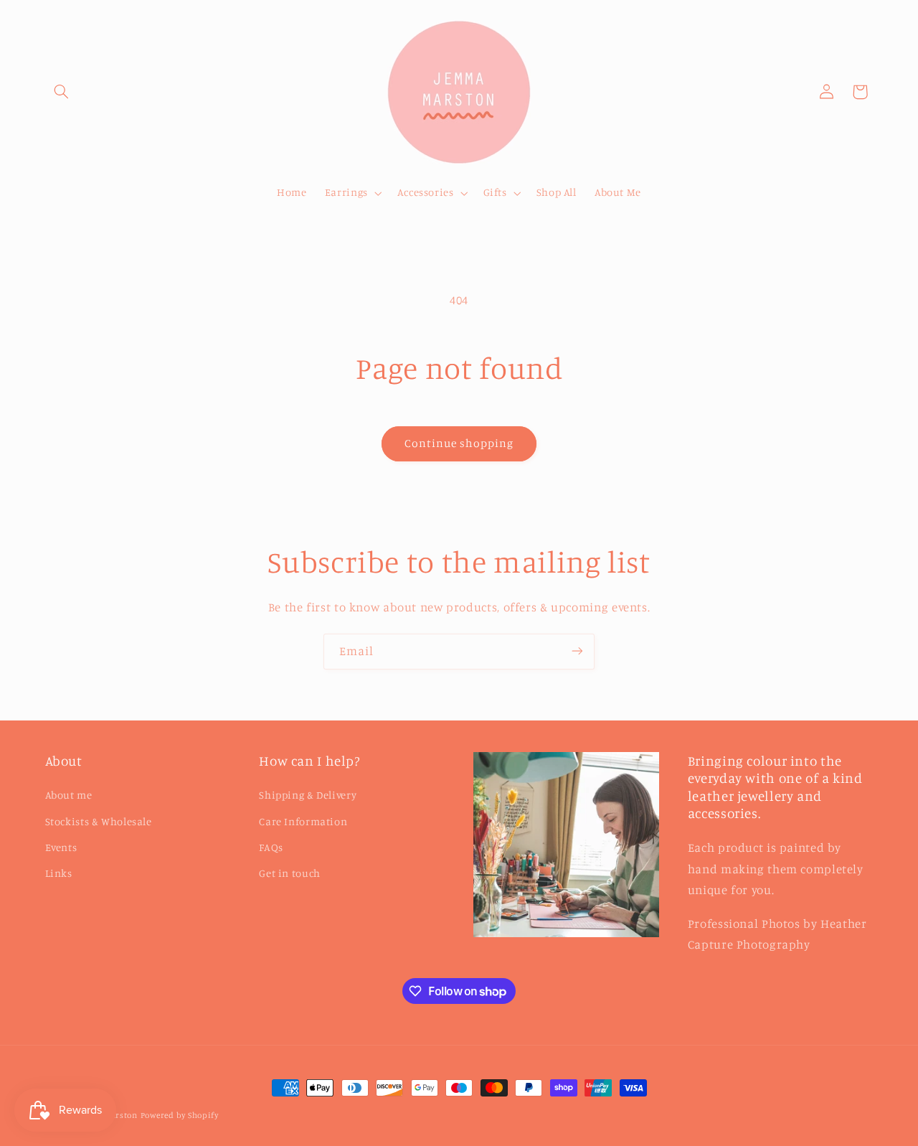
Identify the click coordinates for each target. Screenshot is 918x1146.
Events (61, 847)
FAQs (271, 847)
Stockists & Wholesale (98, 821)
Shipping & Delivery (307, 795)
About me (69, 795)
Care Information (303, 821)
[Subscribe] (577, 651)
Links (58, 874)
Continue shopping (459, 443)
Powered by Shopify (180, 1115)
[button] (61, 91)
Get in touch (290, 874)
